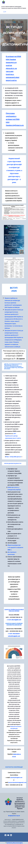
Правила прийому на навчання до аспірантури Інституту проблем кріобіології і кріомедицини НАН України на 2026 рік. (13, 303)
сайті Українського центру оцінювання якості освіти (13, 435)
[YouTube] (8, 836)
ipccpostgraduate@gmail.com (17, 782)
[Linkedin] (11, 836)
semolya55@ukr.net (16, 777)
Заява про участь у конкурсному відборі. (14, 488)
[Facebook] (5, 836)
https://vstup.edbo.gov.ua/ (13, 457)
